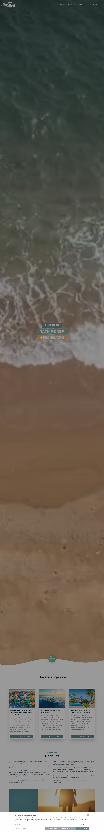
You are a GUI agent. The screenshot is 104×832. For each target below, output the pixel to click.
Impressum (24, 828)
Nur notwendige (52, 828)
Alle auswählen (82, 828)
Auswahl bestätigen (67, 828)
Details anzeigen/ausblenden (23, 824)
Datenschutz (18, 828)
